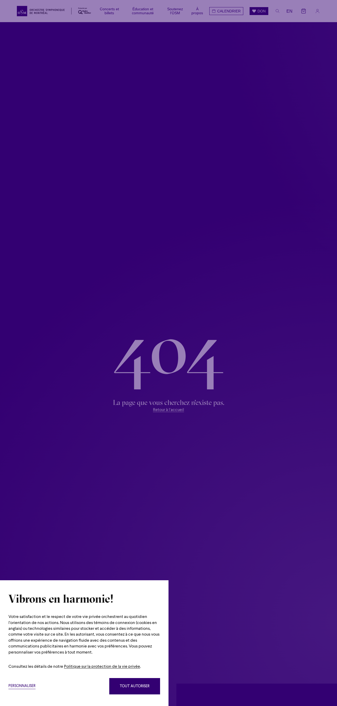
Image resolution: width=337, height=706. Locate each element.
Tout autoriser (135, 686)
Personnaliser (22, 686)
